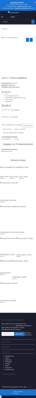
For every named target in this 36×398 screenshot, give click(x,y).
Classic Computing (22, 6)
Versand (16, 110)
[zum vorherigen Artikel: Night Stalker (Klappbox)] (9, 29)
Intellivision (11, 85)
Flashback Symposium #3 (22, 8)
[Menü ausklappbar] (3, 13)
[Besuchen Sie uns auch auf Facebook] (2, 377)
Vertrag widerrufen (9, 374)
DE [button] (2, 17)
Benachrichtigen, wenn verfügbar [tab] (13, 132)
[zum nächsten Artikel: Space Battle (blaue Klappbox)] (12, 29)
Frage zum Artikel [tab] (19, 129)
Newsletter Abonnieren (28, 334)
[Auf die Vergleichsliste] (27, 40)
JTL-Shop (21, 393)
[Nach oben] (0, 397)
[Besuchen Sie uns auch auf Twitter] (2, 379)
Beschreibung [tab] (27, 125)
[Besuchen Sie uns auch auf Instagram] (2, 383)
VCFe (20, 4)
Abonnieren (19, 334)
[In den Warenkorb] (2, 35)
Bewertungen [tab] (7, 129)
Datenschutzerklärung (8, 326)
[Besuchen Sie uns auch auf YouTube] (2, 381)
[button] (6, 17)
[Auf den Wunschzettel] (31, 40)
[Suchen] (33, 22)
